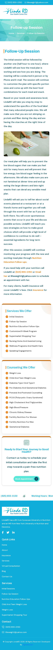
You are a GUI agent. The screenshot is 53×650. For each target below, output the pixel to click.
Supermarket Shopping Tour (22, 336)
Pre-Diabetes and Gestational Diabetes (27, 388)
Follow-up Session (18, 321)
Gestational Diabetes (19, 427)
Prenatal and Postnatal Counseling (25, 392)
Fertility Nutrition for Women (23, 417)
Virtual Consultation (11, 566)
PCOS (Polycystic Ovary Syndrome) (26, 397)
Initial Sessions (16, 316)
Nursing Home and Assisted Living (25, 341)
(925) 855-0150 (14, 2)
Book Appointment (24, 479)
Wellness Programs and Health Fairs (26, 346)
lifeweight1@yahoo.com (37, 2)
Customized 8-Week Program (23, 331)
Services (5, 560)
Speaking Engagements (20, 350)
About (5, 550)
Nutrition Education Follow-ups (24, 326)
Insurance (38, 290)
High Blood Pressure (18, 407)
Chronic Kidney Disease (20, 412)
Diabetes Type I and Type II (22, 383)
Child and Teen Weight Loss (22, 378)
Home (11, 33)
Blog (4, 571)
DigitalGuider (28, 645)
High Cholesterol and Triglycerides (25, 402)
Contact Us (7, 576)
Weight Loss (15, 373)
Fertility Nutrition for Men (21, 422)
